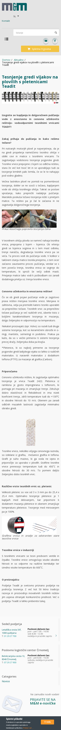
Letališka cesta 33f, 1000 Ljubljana (11, 631)
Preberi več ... (28, 728)
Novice (6, 681)
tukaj (42, 601)
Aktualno (19, 60)
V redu (47, 722)
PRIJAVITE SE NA (43, 701)
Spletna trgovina (41, 49)
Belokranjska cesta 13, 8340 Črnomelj (13, 658)
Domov (6, 60)
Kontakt (6, 20)
